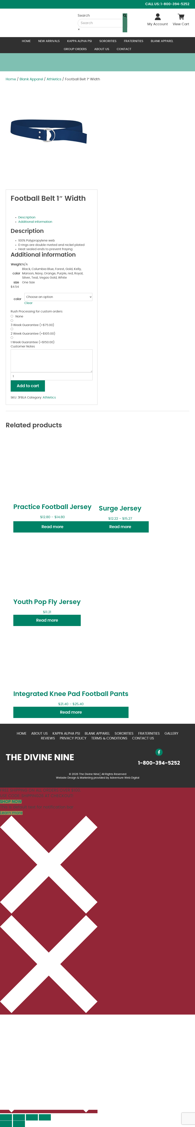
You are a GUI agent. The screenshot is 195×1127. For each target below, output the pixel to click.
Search (84, 15)
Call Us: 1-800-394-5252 (167, 4)
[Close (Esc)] (6, 1117)
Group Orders (75, 49)
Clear (28, 303)
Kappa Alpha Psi (79, 41)
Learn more (11, 813)
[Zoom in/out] (45, 1117)
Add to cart (28, 386)
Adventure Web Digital (124, 778)
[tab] (55, 217)
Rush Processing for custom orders (36, 311)
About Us (101, 49)
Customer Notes (23, 346)
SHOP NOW (11, 802)
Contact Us (143, 738)
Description (26, 217)
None (18, 316)
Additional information (35, 221)
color (17, 299)
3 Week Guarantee (32, 325)
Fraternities (133, 41)
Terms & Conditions (109, 738)
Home (26, 41)
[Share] (19, 1117)
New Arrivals (49, 41)
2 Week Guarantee (33, 333)
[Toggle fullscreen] (32, 1117)
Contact (124, 49)
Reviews (48, 738)
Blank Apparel (162, 41)
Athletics (54, 79)
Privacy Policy (73, 738)
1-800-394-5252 (159, 763)
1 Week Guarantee (32, 342)
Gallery (171, 733)
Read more (52, 527)
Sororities (107, 41)
